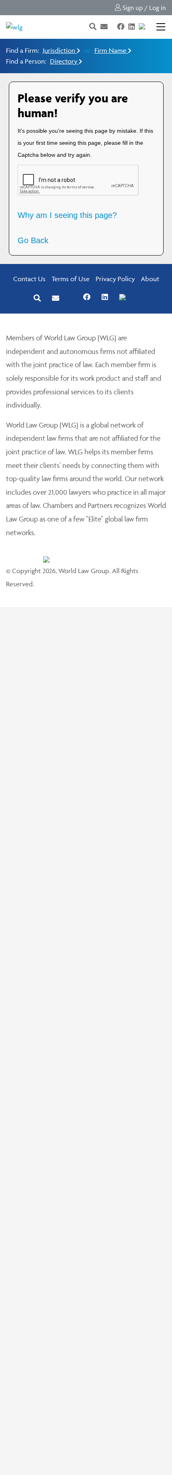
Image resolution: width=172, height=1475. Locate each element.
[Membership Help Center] (150, 27)
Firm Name (111, 50)
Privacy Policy (115, 279)
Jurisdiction (60, 50)
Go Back (33, 240)
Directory (64, 61)
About (150, 279)
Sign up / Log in (143, 8)
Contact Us (29, 279)
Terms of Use (71, 279)
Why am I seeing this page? (67, 215)
